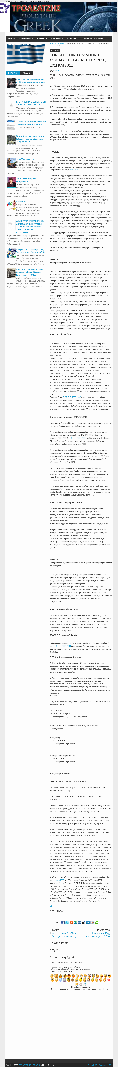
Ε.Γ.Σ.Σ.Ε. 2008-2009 (77, 438)
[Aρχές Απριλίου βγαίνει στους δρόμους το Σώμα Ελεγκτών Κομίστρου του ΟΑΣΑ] (11, 278)
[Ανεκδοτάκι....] (11, 210)
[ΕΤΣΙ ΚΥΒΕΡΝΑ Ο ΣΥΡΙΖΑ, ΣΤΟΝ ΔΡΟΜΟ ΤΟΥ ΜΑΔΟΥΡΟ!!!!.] (11, 109)
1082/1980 (59, 880)
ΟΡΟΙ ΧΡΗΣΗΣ (28, 44)
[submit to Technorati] (96, 922)
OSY (57, 71)
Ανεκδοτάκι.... (22, 201)
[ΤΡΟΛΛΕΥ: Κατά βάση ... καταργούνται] (11, 187)
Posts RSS (92, 1065)
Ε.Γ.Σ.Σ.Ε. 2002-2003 (62, 646)
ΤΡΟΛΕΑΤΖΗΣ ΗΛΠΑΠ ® (29, 1065)
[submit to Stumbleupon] (75, 922)
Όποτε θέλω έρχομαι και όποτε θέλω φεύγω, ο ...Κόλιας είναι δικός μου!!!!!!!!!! (30, 139)
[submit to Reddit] (92, 922)
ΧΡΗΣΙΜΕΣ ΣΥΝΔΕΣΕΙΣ (92, 38)
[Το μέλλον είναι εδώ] (11, 167)
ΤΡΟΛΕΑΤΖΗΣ (54, 50)
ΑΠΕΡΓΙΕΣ (12, 44)
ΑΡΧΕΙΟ (26, 73)
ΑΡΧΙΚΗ (11, 38)
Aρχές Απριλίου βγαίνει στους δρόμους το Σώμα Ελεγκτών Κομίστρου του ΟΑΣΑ (29, 272)
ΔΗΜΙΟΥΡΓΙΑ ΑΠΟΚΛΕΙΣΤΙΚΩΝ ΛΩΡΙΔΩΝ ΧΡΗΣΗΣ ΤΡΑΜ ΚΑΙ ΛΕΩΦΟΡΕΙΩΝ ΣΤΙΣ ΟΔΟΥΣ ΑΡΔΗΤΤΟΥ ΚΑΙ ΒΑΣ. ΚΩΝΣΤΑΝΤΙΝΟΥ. (30, 226)
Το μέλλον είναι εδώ (25, 159)
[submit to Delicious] (83, 922)
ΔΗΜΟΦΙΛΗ (13, 73)
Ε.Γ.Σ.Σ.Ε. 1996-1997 (72, 397)
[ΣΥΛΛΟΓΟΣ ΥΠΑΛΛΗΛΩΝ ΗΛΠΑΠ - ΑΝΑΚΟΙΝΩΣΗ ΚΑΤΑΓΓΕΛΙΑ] (11, 130)
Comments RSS (106, 1065)
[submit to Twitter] (67, 922)
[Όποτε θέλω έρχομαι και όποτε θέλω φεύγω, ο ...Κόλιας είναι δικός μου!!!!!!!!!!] (11, 144)
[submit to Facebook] (63, 922)
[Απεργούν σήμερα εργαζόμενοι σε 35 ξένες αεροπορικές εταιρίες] (11, 88)
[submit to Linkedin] (88, 922)
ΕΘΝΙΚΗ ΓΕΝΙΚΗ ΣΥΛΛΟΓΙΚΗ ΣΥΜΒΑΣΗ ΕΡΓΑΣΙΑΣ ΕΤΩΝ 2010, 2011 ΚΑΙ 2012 (78, 60)
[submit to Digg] (79, 922)
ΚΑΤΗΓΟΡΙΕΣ (25, 38)
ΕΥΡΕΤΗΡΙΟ (72, 38)
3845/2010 (74, 170)
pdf (51, 906)
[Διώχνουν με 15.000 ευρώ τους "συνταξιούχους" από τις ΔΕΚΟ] (11, 258)
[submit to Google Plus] (71, 922)
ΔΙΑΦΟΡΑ (41, 38)
